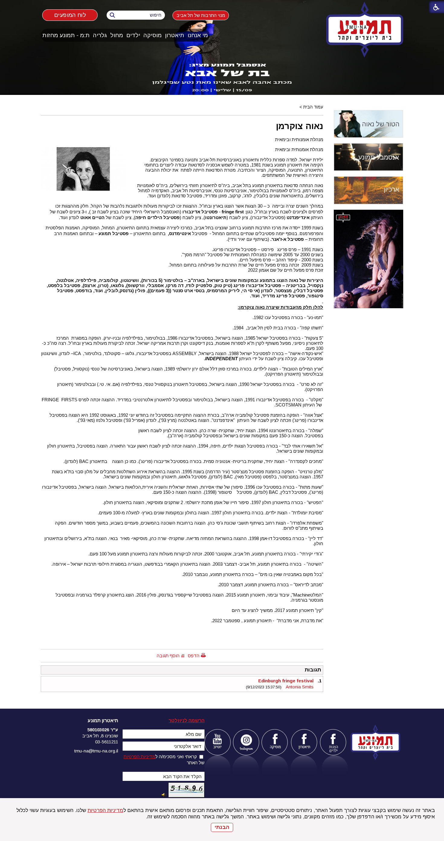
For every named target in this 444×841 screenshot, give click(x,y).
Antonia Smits (300, 686)
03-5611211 (106, 741)
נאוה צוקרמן (299, 126)
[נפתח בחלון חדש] (217, 742)
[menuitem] (198, 35)
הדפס (193, 655)
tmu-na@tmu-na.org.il (96, 750)
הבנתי (222, 827)
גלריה (100, 35)
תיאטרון (174, 35)
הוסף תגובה (168, 655)
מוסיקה (152, 35)
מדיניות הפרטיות (105, 810)
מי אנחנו (198, 35)
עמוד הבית (313, 107)
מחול (116, 35)
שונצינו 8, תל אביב (100, 735)
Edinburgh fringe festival (286, 680)
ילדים (133, 35)
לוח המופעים (70, 14)
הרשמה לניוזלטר (186, 720)
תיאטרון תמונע (103, 720)
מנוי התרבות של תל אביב (200, 15)
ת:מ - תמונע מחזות (66, 35)
